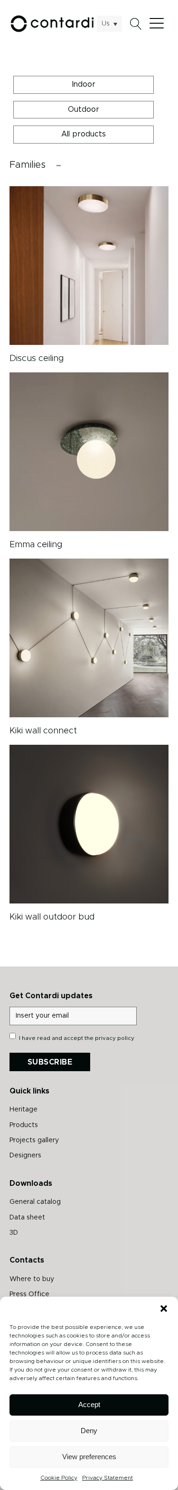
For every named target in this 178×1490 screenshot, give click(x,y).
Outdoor (83, 109)
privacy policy (114, 1038)
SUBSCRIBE (50, 1062)
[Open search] (136, 24)
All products (83, 134)
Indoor (83, 84)
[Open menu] (159, 23)
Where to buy (31, 1279)
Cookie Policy (58, 1478)
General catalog (35, 1202)
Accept (89, 1404)
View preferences (89, 1457)
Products (23, 1125)
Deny (89, 1431)
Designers (25, 1155)
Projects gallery (34, 1140)
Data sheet (27, 1217)
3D (13, 1232)
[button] (164, 1308)
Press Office (29, 1294)
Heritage (23, 1109)
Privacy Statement (107, 1478)
